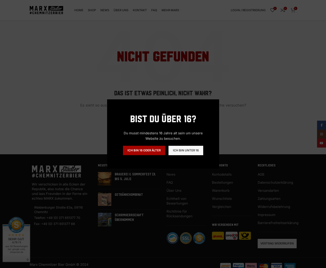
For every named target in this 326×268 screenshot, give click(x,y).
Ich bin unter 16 (186, 150)
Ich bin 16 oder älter (144, 150)
